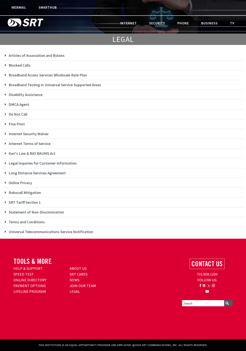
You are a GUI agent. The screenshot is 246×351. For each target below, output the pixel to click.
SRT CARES (78, 274)
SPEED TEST (23, 274)
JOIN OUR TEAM (83, 285)
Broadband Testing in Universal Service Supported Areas (55, 84)
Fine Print (17, 124)
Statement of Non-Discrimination (36, 212)
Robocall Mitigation (25, 192)
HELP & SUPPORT (28, 268)
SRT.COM (37, 23)
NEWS (74, 279)
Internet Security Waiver (29, 133)
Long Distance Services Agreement (37, 173)
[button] (123, 55)
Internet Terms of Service (30, 143)
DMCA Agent (19, 104)
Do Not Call (18, 114)
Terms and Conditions (27, 221)
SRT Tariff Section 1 (25, 202)
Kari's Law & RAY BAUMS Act (32, 153)
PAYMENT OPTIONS (29, 285)
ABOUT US (78, 268)
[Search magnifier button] (228, 303)
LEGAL (75, 291)
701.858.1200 (207, 274)
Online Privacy (20, 182)
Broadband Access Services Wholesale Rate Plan (48, 75)
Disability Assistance (25, 94)
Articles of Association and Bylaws (37, 55)
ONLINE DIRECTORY (30, 279)
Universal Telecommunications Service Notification (51, 231)
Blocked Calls (19, 65)
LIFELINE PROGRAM (29, 291)
